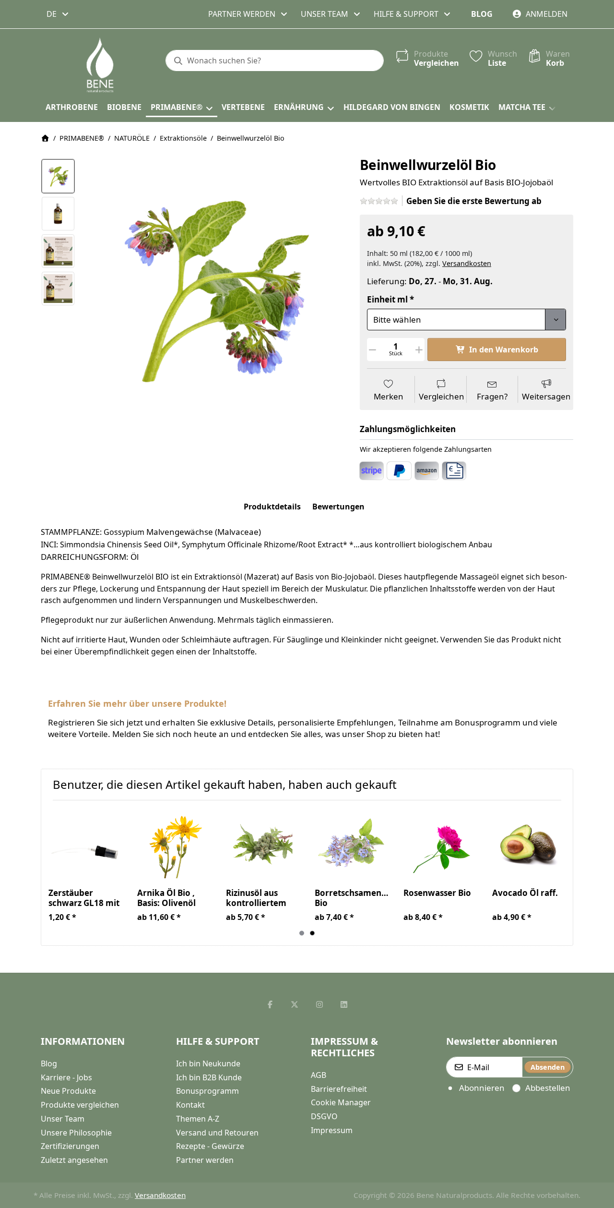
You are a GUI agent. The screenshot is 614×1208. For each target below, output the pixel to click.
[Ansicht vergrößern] (214, 288)
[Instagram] (319, 1004)
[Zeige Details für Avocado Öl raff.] (529, 845)
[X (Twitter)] (294, 1004)
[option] (58, 176)
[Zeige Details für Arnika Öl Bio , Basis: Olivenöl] (174, 845)
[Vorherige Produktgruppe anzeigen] (52, 873)
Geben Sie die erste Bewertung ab (474, 200)
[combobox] (58, 14)
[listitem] (214, 288)
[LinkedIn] (344, 1004)
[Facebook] (270, 1004)
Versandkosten (466, 263)
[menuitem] (71, 108)
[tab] (272, 507)
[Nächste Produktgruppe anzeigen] (562, 873)
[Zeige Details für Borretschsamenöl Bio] (352, 845)
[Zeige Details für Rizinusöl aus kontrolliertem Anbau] (263, 845)
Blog (482, 14)
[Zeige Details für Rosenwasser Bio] (440, 845)
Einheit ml (387, 299)
